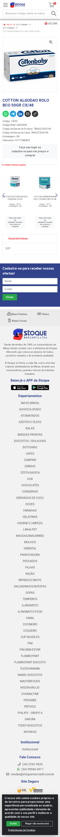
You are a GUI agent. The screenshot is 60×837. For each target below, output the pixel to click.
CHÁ (30, 479)
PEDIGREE (30, 700)
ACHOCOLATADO (30, 409)
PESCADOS (30, 561)
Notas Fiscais (19, 320)
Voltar (52, 23)
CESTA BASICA (30, 472)
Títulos (45, 314)
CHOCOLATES (30, 485)
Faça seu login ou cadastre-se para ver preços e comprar (30, 151)
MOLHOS (30, 542)
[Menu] (5, 5)
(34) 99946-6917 (32, 769)
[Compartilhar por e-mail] (27, 114)
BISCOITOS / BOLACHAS (30, 441)
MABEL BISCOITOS (30, 675)
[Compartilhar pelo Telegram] (13, 114)
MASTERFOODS (30, 681)
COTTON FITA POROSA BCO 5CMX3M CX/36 (15, 198)
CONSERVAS (30, 491)
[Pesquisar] (53, 13)
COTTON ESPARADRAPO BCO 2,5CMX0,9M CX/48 (45, 198)
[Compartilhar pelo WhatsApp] (5, 114)
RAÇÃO (30, 573)
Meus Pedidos (19, 314)
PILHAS (30, 567)
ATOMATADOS (30, 415)
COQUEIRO (30, 630)
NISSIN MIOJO (30, 687)
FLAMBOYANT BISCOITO (30, 662)
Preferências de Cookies (21, 830)
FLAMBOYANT (30, 656)
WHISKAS (30, 731)
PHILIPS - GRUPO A (30, 713)
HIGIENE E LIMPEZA (30, 523)
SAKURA (30, 719)
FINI (30, 643)
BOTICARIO (30, 447)
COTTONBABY (22, 140)
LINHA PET (30, 529)
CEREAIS (30, 466)
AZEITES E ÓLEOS (30, 422)
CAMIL (30, 618)
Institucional (30, 749)
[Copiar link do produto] (35, 114)
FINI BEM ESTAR (30, 649)
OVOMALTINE (30, 694)
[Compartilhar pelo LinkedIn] (20, 114)
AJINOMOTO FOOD (30, 611)
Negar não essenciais (37, 823)
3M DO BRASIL (30, 403)
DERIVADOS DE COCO (30, 498)
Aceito (13, 823)
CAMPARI (30, 460)
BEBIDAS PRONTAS (30, 434)
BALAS (30, 428)
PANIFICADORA (30, 554)
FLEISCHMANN (30, 668)
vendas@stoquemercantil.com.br (32, 774)
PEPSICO (30, 706)
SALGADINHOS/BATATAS (30, 586)
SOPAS (30, 592)
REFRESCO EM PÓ (30, 580)
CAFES (30, 453)
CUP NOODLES (30, 637)
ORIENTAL (30, 548)
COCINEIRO (30, 624)
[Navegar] (3, 195)
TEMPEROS (30, 599)
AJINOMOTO (30, 605)
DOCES (30, 504)
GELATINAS (30, 517)
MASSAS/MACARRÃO (30, 535)
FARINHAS (30, 510)
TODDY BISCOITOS (30, 725)
